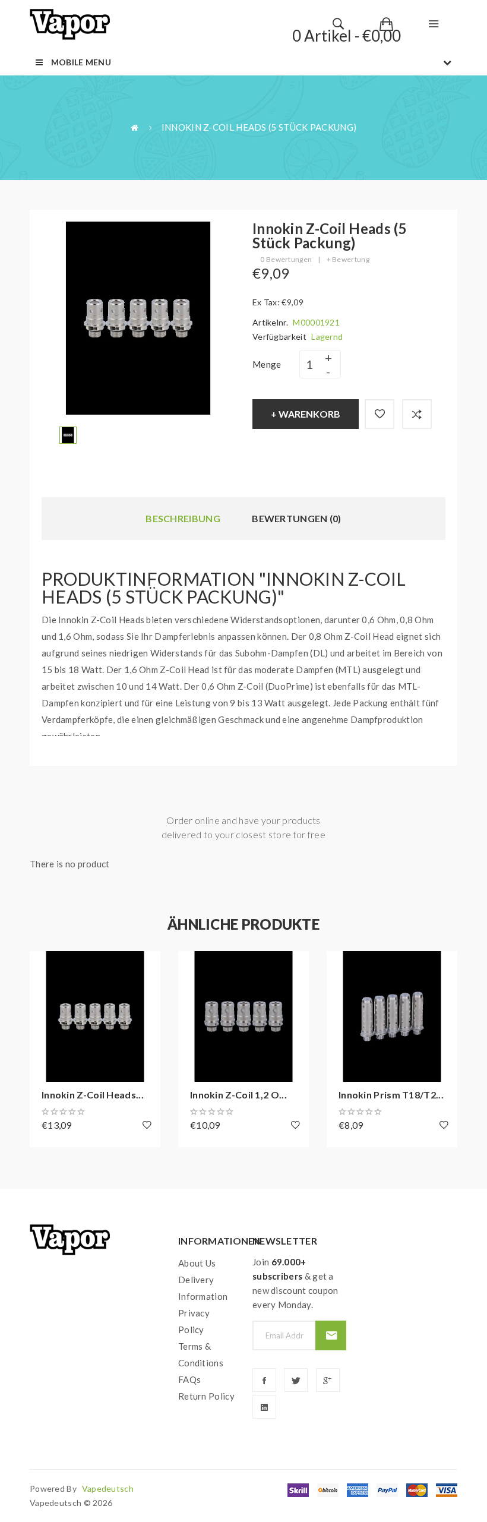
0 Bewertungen (286, 259)
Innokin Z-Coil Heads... (93, 1094)
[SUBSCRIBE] (330, 1335)
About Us (197, 1263)
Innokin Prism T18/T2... (391, 1094)
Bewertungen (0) (296, 518)
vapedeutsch (108, 1488)
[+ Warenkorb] (44, 966)
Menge (267, 364)
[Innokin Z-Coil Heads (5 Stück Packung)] (68, 433)
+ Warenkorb (305, 413)
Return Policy (206, 1396)
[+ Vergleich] (417, 414)
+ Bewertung (348, 259)
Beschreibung (183, 518)
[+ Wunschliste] (379, 414)
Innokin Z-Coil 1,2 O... (238, 1094)
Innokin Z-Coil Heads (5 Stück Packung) (259, 127)
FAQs (189, 1379)
